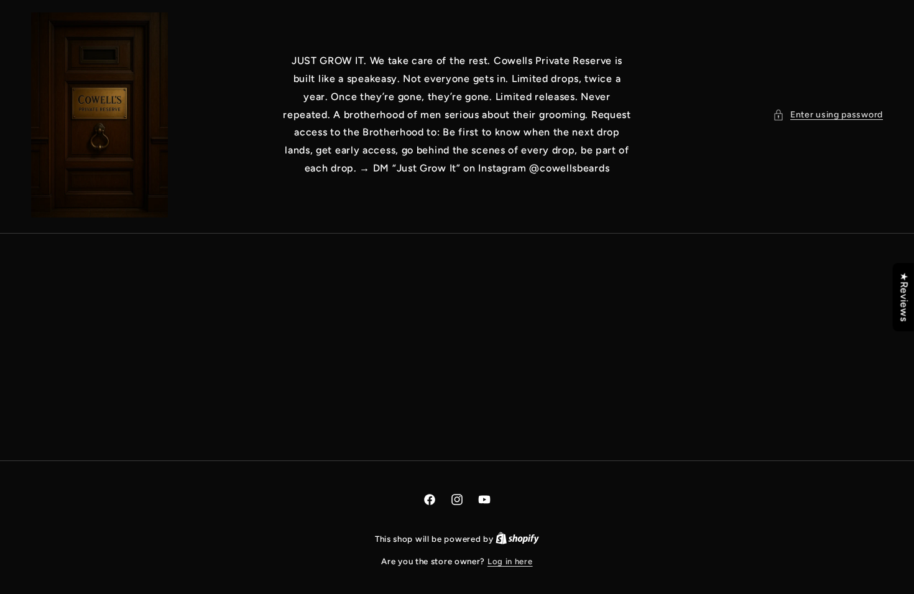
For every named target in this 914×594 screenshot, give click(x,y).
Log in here (510, 561)
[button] (828, 114)
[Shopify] (517, 539)
